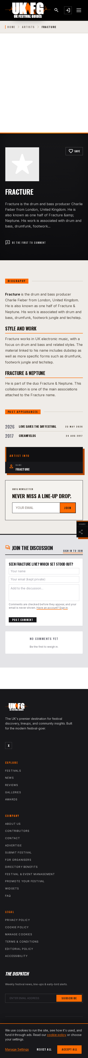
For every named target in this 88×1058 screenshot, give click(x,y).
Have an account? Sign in (52, 607)
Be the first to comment (25, 242)
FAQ (8, 895)
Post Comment (22, 620)
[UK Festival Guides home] (44, 708)
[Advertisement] (44, 86)
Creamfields (27, 435)
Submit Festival (18, 852)
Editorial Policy (19, 948)
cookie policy (56, 1035)
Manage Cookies (18, 934)
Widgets (12, 888)
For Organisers (18, 859)
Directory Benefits (21, 866)
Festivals (13, 770)
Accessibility (16, 956)
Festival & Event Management (30, 874)
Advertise (13, 845)
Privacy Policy (17, 920)
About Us (13, 823)
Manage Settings (17, 1049)
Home (11, 27)
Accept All (69, 1049)
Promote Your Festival (25, 881)
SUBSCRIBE (69, 998)
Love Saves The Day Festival (37, 426)
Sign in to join (73, 551)
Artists (28, 27)
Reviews (11, 785)
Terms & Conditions (22, 941)
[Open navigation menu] (79, 10)
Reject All (44, 1049)
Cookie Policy (17, 927)
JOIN (67, 507)
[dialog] (44, 1040)
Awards (11, 799)
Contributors (17, 830)
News (9, 777)
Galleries (13, 792)
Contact (12, 838)
